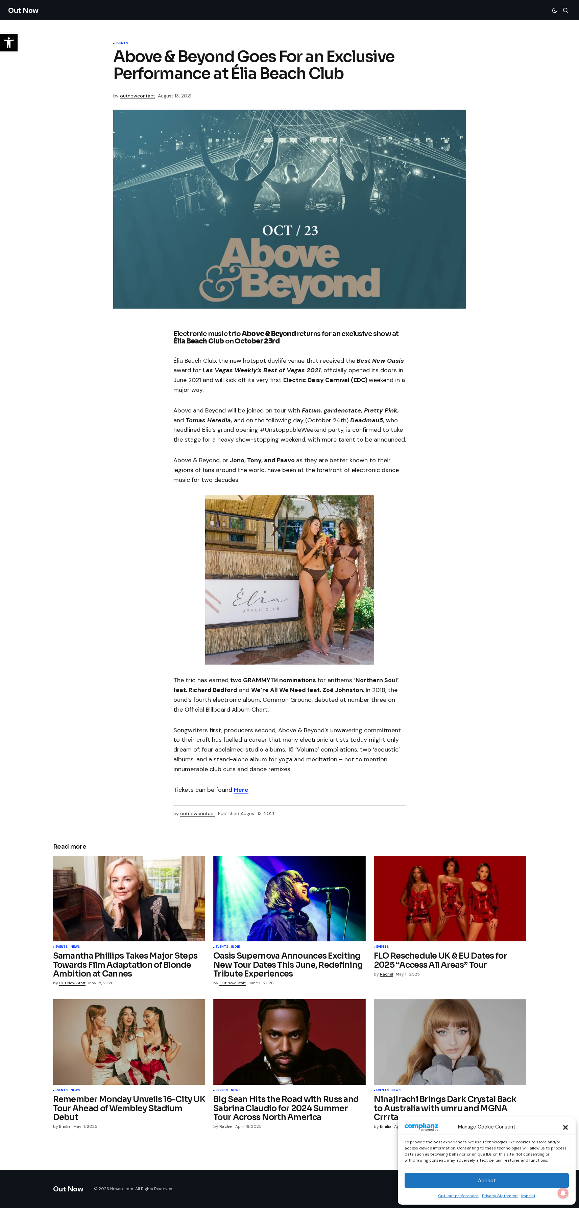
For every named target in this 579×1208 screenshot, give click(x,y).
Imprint (528, 1196)
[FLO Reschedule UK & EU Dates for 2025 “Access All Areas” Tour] (450, 898)
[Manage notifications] (563, 1193)
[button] (565, 1126)
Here (241, 790)
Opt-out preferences (458, 1196)
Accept (487, 1180)
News (75, 947)
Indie (235, 947)
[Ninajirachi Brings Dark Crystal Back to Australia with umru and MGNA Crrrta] (450, 1042)
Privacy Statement (500, 1196)
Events (122, 43)
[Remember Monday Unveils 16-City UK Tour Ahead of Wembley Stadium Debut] (129, 1042)
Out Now (23, 10)
